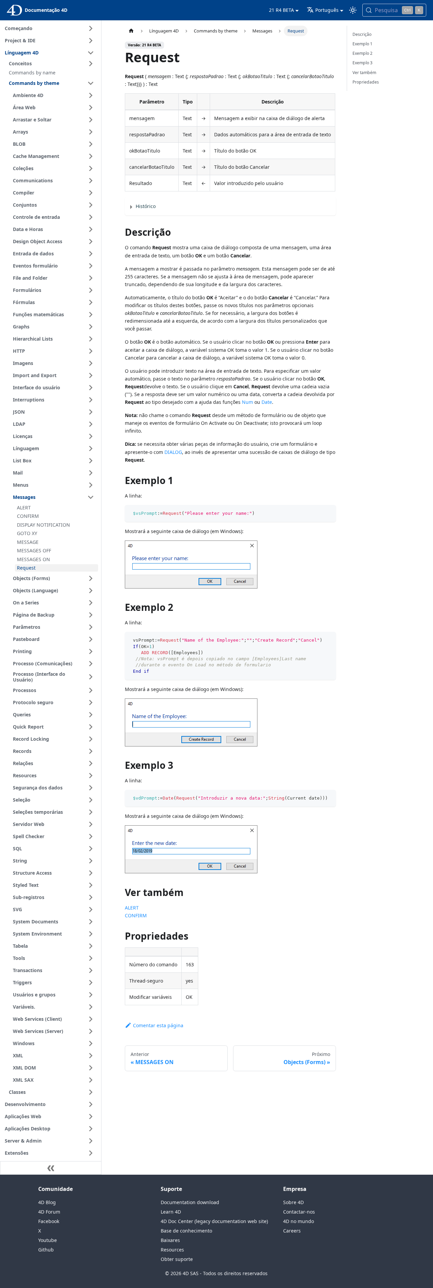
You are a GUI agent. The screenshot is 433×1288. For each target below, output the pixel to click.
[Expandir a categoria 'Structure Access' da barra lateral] (90, 873)
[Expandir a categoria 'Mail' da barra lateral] (90, 472)
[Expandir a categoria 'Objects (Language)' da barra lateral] (90, 590)
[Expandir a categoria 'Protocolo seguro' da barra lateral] (90, 702)
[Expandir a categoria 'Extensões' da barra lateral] (90, 1153)
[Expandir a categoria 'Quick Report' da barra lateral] (90, 726)
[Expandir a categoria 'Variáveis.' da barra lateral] (90, 1007)
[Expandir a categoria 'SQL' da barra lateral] (90, 848)
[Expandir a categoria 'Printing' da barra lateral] (90, 651)
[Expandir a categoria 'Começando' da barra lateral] (90, 28)
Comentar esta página (158, 1025)
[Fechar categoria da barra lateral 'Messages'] (90, 497)
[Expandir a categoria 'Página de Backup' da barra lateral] (90, 615)
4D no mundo (298, 1221)
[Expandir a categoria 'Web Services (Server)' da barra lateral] (90, 1031)
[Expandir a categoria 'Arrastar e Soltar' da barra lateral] (90, 119)
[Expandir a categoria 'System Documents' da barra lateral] (90, 921)
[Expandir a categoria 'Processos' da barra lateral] (90, 690)
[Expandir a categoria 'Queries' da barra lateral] (90, 714)
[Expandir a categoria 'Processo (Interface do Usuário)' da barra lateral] (90, 677)
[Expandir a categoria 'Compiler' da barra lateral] (90, 192)
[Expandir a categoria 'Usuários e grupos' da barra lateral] (90, 994)
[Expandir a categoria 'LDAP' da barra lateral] (90, 424)
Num (247, 402)
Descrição (361, 34)
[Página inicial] (131, 31)
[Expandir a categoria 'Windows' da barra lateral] (90, 1043)
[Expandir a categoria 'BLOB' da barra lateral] (90, 144)
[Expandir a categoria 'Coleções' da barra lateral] (90, 168)
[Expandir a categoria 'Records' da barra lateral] (90, 751)
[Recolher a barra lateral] (50, 1168)
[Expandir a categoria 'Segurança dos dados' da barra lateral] (90, 787)
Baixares (170, 1240)
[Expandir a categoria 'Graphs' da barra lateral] (90, 326)
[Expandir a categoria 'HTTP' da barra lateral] (90, 351)
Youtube (47, 1240)
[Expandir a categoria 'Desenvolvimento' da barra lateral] (90, 1104)
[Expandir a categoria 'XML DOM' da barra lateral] (90, 1067)
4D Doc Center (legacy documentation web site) (214, 1221)
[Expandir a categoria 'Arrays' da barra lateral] (90, 132)
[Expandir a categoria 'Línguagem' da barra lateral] (90, 448)
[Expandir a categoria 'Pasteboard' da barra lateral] (90, 639)
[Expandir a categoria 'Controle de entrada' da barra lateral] (90, 217)
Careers (292, 1230)
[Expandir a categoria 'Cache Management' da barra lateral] (90, 156)
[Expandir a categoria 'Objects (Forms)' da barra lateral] (90, 578)
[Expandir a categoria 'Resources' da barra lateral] (90, 775)
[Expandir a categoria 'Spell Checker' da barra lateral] (90, 836)
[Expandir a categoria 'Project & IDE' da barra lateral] (90, 40)
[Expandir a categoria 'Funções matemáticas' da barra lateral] (90, 314)
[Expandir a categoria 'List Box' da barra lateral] (90, 460)
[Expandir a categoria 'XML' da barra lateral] (90, 1055)
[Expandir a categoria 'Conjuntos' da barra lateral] (90, 205)
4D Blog (47, 1202)
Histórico (146, 206)
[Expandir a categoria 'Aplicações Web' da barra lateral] (90, 1116)
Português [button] (327, 10)
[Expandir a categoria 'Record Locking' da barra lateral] (90, 739)
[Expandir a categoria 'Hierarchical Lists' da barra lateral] (90, 339)
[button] (52, 64)
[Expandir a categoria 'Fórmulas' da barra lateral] (90, 302)
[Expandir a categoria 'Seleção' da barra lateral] (90, 800)
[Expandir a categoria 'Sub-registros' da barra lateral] (90, 897)
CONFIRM (136, 915)
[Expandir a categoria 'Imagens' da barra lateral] (90, 363)
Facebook (48, 1221)
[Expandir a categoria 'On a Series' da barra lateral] (90, 602)
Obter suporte (177, 1259)
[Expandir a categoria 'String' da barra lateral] (90, 860)
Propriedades (365, 82)
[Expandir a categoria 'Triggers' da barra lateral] (90, 982)
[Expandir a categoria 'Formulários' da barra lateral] (90, 290)
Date (266, 402)
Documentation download (190, 1202)
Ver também (364, 72)
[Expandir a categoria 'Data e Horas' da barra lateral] (90, 229)
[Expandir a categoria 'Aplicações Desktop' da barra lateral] (90, 1128)
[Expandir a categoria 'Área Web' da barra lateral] (90, 107)
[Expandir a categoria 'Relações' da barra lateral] (90, 763)
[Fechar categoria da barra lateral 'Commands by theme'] (90, 83)
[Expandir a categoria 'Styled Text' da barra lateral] (90, 885)
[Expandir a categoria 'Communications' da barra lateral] (90, 180)
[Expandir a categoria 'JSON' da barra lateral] (90, 412)
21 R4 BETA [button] (281, 10)
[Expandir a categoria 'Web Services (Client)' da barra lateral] (90, 1019)
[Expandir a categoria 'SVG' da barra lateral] (90, 909)
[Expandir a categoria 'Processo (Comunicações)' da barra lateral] (90, 663)
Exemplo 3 (362, 63)
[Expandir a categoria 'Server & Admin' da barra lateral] (90, 1140)
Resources (172, 1249)
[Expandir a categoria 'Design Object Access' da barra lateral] (90, 241)
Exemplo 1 (362, 44)
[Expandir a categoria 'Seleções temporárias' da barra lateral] (90, 812)
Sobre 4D (293, 1202)
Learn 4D (171, 1212)
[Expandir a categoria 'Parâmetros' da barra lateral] (90, 627)
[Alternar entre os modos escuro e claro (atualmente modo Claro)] (352, 10)
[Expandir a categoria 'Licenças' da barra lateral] (90, 436)
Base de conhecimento (186, 1230)
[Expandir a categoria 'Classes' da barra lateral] (90, 1092)
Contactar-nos (299, 1212)
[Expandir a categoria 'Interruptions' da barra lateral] (90, 399)
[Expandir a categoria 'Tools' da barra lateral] (90, 958)
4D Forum (49, 1212)
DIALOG (173, 452)
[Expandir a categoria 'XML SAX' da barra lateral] (90, 1080)
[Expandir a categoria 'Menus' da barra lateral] (90, 485)
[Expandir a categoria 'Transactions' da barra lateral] (90, 970)
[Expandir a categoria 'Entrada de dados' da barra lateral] (90, 253)
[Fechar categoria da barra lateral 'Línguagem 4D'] (90, 52)
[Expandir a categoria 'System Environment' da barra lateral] (90, 933)
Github (46, 1249)
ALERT (132, 907)
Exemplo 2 (362, 53)
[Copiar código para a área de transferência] (327, 513)
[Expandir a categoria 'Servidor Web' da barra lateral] (90, 824)
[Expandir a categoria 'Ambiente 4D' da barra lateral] (90, 95)
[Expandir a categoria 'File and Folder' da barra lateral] (90, 278)
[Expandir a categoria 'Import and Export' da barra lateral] (90, 375)
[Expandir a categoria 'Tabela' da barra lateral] (90, 946)
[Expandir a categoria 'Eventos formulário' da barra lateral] (90, 265)
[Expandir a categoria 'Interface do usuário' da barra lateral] (90, 387)
